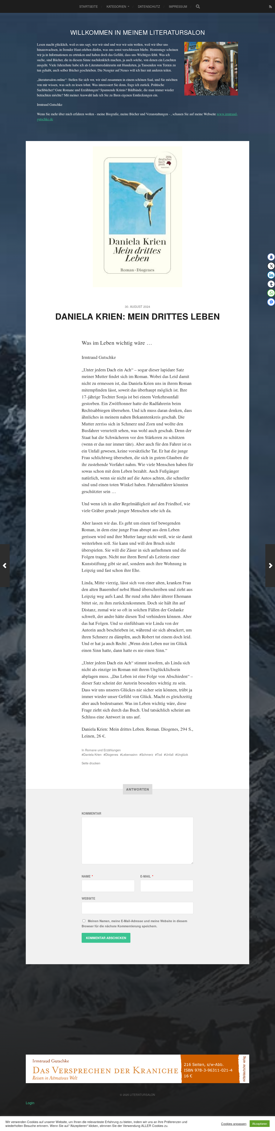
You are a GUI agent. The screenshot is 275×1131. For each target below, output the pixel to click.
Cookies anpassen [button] (233, 1124)
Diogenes (111, 754)
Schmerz (147, 754)
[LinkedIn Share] (271, 275)
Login (30, 1102)
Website (88, 898)
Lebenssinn (130, 754)
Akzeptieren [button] (259, 1124)
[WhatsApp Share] (271, 293)
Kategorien (116, 6)
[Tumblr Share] (271, 284)
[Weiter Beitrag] (270, 565)
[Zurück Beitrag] (5, 565)
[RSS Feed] (270, 6)
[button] (268, 310)
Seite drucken (91, 763)
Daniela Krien (92, 754)
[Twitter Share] (271, 266)
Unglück (182, 754)
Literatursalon (142, 1095)
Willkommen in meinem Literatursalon (137, 32)
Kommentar (91, 813)
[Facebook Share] (271, 257)
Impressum (178, 6)
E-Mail (146, 876)
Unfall (169, 754)
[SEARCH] (198, 6)
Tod (159, 754)
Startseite (88, 6)
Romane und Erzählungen (103, 750)
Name (87, 876)
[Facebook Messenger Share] (271, 302)
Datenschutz (149, 6)
